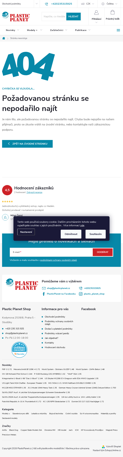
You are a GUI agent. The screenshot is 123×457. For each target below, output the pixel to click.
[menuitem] (12, 30)
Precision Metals (9, 434)
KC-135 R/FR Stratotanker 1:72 (56, 401)
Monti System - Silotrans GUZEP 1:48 (58, 369)
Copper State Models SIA (31, 430)
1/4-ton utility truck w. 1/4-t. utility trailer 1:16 (80, 397)
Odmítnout (71, 234)
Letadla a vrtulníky (39, 413)
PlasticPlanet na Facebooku (61, 293)
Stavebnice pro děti (20, 413)
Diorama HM (50, 430)
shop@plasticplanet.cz (58, 288)
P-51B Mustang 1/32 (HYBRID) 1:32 (49, 374)
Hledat (73, 16)
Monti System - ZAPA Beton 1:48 (90, 369)
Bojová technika (56, 413)
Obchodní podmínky (11, 3)
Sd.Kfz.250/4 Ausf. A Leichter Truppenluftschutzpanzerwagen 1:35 (30, 397)
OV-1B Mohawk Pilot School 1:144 (17, 374)
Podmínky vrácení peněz (57, 333)
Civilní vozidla (71, 413)
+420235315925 (92, 288)
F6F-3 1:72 (7, 369)
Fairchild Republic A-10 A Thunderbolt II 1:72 (21, 401)
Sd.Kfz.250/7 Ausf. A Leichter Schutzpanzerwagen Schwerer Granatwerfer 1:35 (36, 392)
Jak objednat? (51, 338)
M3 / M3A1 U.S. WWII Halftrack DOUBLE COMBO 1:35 (72, 383)
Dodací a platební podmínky (58, 328)
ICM (76, 430)
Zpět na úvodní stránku (29, 144)
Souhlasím (96, 234)
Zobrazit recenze (34, 192)
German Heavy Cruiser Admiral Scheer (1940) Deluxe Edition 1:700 (87, 387)
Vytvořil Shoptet (113, 446)
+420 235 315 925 (14, 328)
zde (82, 225)
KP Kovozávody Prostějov (92, 430)
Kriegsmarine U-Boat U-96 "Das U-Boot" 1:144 (22, 378)
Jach (71, 430)
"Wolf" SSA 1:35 (74, 374)
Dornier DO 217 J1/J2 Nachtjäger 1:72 (88, 401)
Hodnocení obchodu (55, 347)
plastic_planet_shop (94, 293)
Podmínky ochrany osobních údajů (59, 323)
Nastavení (26, 232)
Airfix (4, 430)
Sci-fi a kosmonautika (89, 413)
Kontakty (49, 342)
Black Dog (13, 430)
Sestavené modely (9, 418)
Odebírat (102, 252)
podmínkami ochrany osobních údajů (58, 260)
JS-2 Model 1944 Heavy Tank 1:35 (42, 387)
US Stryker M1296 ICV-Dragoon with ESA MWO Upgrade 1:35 (71, 378)
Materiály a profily (108, 413)
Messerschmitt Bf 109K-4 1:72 (27, 369)
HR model (62, 430)
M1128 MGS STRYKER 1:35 (14, 387)
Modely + (6, 413)
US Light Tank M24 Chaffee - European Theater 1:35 (24, 383)
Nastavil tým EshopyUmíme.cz (107, 450)
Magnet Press (112, 430)
